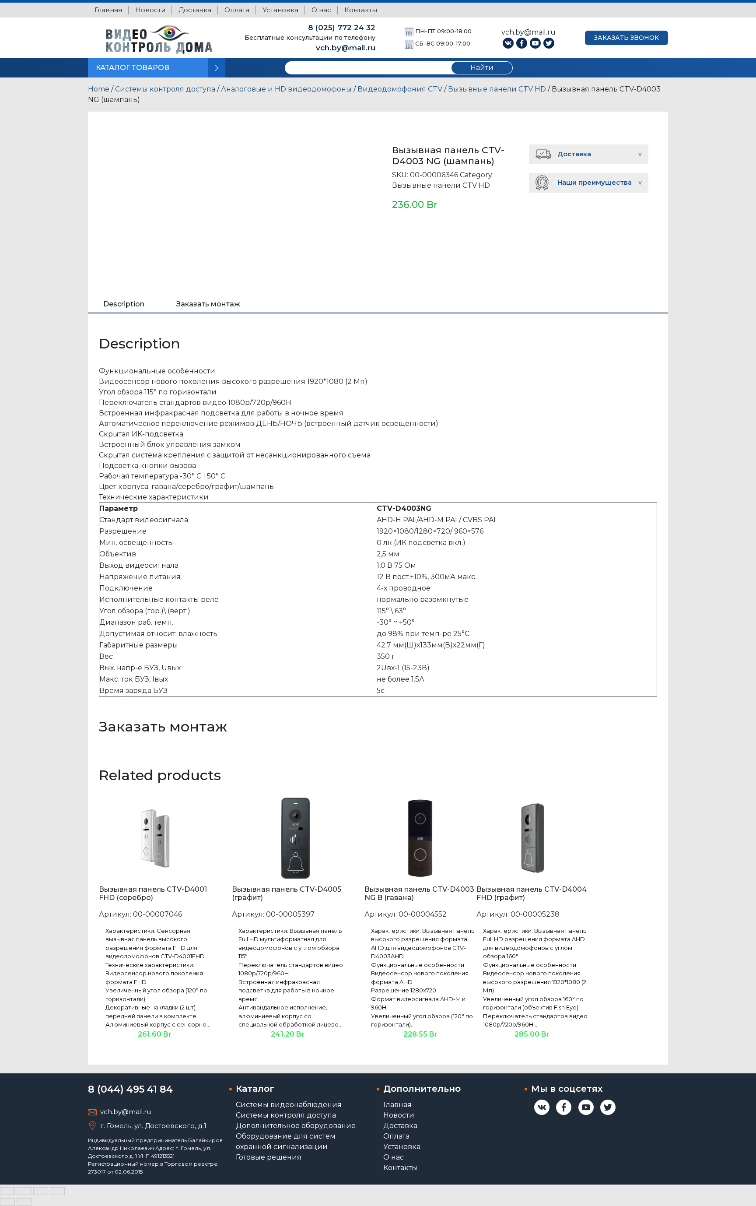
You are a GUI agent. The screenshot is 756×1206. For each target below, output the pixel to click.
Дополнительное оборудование (296, 1126)
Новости (150, 10)
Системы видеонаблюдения (289, 1105)
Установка (280, 10)
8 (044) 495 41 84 (130, 1089)
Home (98, 89)
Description (123, 304)
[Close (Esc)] (7, 1191)
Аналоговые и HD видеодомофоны (286, 89)
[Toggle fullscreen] (40, 1191)
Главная (108, 10)
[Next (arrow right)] (24, 1202)
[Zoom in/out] (57, 1191)
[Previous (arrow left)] (7, 1202)
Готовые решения (268, 1157)
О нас (321, 10)
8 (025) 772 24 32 (341, 27)
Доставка (194, 10)
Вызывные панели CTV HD (497, 89)
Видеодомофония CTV (399, 89)
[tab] (124, 304)
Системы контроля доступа (165, 89)
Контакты (360, 10)
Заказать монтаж (208, 304)
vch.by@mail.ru (345, 47)
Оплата (236, 10)
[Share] (24, 1191)
